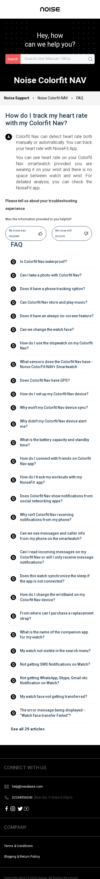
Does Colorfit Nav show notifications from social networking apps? (57, 498)
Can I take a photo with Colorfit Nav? (51, 275)
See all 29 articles (28, 729)
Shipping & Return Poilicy (22, 856)
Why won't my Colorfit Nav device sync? (54, 407)
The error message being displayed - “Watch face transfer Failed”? (53, 713)
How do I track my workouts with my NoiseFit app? (51, 480)
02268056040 (42, 797)
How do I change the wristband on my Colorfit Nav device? (53, 597)
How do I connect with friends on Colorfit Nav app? (55, 461)
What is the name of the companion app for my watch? (54, 635)
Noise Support (17, 98)
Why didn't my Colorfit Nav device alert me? (53, 424)
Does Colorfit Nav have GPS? (45, 380)
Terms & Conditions (18, 846)
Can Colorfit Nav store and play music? (53, 302)
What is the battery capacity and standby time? (55, 442)
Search (12, 59)
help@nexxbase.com (27, 786)
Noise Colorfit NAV (53, 98)
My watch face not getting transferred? (53, 696)
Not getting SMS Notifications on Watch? (55, 664)
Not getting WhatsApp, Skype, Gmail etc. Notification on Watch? (54, 680)
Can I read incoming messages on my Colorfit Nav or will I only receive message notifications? (57, 557)
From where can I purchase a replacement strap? (57, 616)
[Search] (91, 59)
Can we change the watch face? (47, 329)
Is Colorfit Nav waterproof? (43, 261)
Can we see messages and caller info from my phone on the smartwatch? (53, 536)
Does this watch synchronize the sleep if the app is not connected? (55, 578)
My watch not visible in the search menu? (55, 651)
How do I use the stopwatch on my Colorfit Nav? (56, 346)
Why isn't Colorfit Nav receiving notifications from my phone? (47, 517)
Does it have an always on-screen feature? (57, 316)
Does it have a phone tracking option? (52, 289)
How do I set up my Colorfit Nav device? (54, 394)
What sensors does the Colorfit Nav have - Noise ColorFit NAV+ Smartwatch (57, 364)
